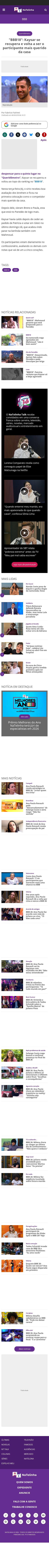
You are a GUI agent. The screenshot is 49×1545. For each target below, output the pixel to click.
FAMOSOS (28, 1444)
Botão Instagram (36, 1517)
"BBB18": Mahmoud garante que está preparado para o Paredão (35, 323)
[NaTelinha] (24, 9)
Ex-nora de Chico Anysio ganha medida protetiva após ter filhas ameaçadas (36, 668)
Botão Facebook (20, 1517)
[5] (12, 667)
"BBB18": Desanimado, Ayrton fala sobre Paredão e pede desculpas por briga (37, 358)
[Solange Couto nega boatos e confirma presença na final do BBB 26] (12, 1055)
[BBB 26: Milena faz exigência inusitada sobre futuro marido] (12, 1179)
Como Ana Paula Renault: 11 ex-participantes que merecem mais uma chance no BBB (35, 880)
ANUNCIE (24, 1492)
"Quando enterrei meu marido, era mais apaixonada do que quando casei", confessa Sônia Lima (23, 510)
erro (44, 134)
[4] (12, 648)
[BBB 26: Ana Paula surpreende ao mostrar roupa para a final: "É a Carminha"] (12, 1335)
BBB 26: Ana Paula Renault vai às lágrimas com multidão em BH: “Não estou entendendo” (36, 968)
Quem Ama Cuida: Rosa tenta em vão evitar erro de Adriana (36, 628)
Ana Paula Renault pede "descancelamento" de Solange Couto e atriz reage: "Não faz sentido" (36, 808)
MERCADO (28, 1454)
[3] (12, 629)
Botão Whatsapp (13, 1517)
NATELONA (29, 1458)
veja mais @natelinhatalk (24, 564)
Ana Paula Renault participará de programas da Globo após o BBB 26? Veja (35, 1232)
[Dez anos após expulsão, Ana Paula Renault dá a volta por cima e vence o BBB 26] (12, 897)
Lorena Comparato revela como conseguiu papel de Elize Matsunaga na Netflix (21, 466)
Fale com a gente (24, 1501)
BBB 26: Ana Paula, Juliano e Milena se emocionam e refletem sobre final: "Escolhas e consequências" (36, 1074)
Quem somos (24, 1482)
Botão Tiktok (5, 1517)
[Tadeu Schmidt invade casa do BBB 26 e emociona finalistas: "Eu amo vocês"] (12, 1248)
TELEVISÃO (29, 1440)
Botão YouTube (43, 1517)
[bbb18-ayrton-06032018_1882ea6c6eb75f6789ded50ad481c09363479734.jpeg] (12, 356)
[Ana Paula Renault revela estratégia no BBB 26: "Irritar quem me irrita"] (12, 788)
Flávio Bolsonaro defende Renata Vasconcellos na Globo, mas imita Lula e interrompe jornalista (36, 611)
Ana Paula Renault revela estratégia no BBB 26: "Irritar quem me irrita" (36, 789)
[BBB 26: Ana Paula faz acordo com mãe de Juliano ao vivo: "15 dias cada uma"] (12, 914)
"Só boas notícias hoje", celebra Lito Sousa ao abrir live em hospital (36, 649)
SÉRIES (4, 1458)
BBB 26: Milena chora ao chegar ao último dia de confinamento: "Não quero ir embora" (37, 1145)
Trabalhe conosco (24, 1507)
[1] (12, 589)
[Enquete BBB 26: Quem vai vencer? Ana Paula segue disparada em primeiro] (12, 1266)
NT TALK (5, 1449)
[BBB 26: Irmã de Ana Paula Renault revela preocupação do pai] (12, 826)
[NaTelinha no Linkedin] (20, 1521)
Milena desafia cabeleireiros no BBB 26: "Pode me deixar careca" (35, 1319)
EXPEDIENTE (24, 1487)
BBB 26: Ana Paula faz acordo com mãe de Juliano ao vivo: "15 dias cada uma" (36, 915)
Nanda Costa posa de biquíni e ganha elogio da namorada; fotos (36, 588)
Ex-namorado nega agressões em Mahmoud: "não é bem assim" (35, 340)
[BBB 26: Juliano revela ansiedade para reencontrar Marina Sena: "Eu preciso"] (12, 1162)
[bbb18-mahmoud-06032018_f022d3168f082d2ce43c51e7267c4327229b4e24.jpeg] (12, 322)
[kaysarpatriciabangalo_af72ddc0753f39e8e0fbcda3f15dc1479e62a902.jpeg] (12, 374)
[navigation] (4, 9)
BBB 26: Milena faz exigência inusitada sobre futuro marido (35, 1179)
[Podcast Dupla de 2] (28, 1521)
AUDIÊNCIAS (29, 1449)
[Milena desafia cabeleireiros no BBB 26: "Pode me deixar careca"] (12, 1318)
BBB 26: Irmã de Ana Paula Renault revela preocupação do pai (36, 826)
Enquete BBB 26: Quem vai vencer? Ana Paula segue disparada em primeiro (36, 1266)
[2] (12, 608)
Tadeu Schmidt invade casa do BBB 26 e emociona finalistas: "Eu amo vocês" (36, 1249)
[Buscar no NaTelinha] (45, 10)
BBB (24, 19)
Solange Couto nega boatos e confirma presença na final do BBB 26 (35, 1056)
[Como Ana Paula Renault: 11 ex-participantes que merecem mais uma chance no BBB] (12, 878)
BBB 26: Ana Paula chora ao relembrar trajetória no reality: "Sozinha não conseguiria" (35, 1093)
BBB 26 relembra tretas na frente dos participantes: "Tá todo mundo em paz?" (36, 985)
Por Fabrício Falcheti (10, 112)
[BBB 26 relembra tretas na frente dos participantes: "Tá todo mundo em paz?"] (12, 984)
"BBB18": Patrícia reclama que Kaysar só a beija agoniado (36, 374)
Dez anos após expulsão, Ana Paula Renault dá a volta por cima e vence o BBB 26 (36, 897)
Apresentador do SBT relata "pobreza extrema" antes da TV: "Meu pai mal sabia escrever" (21, 551)
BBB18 (6, 270)
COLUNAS (5, 1454)
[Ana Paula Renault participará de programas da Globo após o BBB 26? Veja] (12, 1231)
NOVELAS (5, 1444)
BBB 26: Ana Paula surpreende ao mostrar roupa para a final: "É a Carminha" (36, 1336)
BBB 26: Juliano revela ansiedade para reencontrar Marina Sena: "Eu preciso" (36, 1162)
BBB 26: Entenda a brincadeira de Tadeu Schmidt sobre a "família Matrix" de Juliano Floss (36, 1004)
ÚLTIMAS (5, 1440)
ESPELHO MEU (7, 1463)
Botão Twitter (28, 1517)
